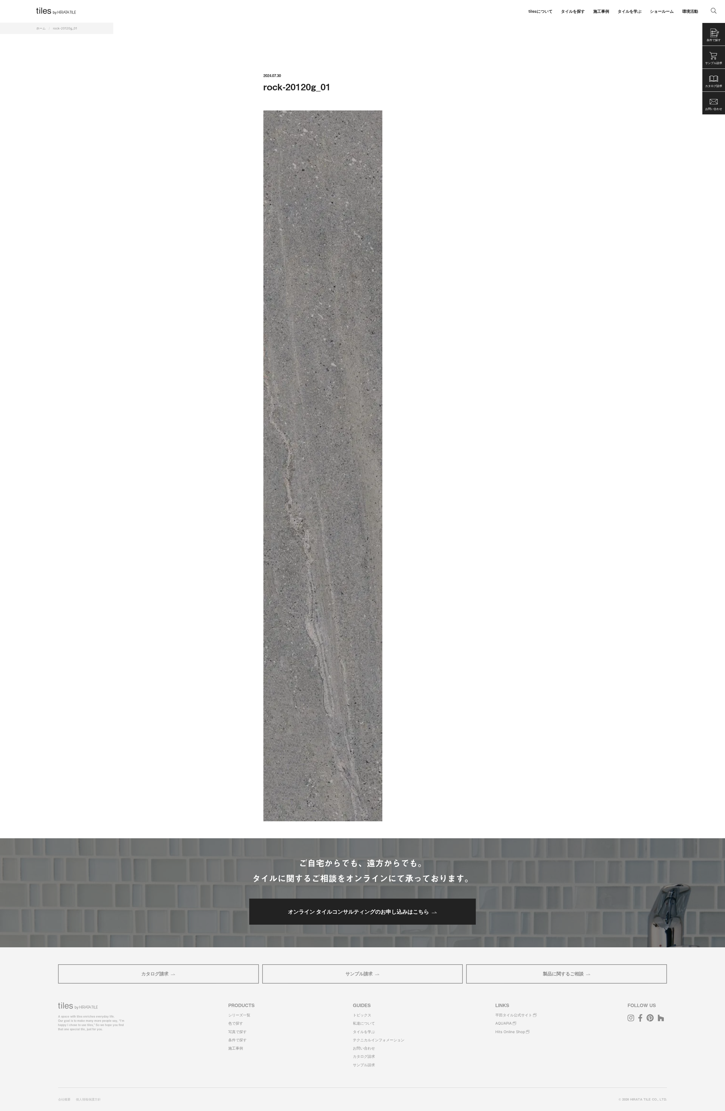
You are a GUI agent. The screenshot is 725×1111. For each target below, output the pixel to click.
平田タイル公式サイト (513, 1015)
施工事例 (235, 1048)
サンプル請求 (359, 973)
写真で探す (237, 1031)
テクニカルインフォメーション (378, 1040)
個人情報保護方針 (88, 1099)
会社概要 (64, 1099)
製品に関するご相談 (563, 973)
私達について (364, 1023)
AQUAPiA (503, 1023)
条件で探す (237, 1040)
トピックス (362, 1015)
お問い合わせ (364, 1048)
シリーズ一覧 (239, 1015)
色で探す (235, 1023)
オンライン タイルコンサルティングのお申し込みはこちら (358, 911)
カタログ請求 (155, 973)
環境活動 (690, 11)
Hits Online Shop (510, 1031)
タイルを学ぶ (364, 1031)
